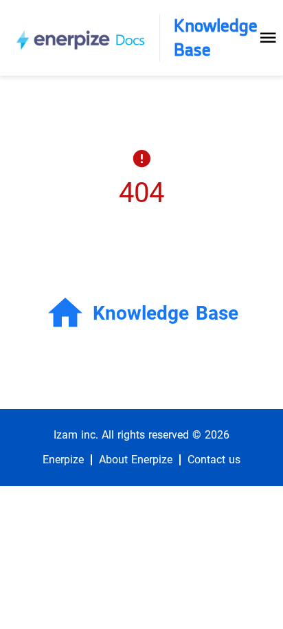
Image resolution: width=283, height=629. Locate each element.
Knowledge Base (216, 38)
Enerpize (63, 459)
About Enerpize (135, 459)
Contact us (214, 459)
